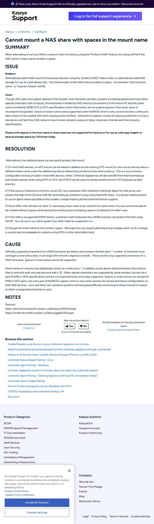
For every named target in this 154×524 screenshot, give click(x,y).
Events (83, 491)
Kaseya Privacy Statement (20, 494)
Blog (81, 496)
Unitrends (24, 31)
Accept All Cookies (37, 502)
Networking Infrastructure (19, 462)
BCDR (7, 423)
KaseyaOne (86, 423)
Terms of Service (118, 516)
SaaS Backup (11, 442)
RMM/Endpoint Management (21, 428)
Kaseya (9, 31)
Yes (71, 326)
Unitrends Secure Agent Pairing (26, 381)
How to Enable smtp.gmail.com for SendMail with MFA (39, 386)
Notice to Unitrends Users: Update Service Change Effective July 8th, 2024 (52, 354)
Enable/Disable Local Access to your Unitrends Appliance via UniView (48, 344)
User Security (12, 447)
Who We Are (86, 481)
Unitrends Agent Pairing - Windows (28, 365)
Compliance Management (19, 457)
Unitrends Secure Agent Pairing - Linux (30, 360)
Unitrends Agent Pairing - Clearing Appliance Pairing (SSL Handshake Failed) (52, 375)
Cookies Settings (140, 516)
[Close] (69, 471)
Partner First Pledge (90, 486)
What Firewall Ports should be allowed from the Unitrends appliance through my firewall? (59, 349)
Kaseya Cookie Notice (17, 491)
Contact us (29, 328)
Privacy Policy (99, 516)
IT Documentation (14, 433)
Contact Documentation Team (124, 329)
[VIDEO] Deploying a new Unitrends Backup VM (36, 391)
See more (13, 396)
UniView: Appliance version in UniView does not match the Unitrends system (53, 370)
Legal (86, 516)
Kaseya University (89, 428)
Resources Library (89, 501)
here (90, 221)
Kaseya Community (90, 433)
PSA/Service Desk (14, 437)
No (85, 326)
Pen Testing (11, 452)
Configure (41, 31)
